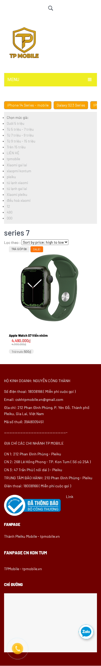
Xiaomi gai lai (17, 165)
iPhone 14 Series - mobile (27, 105)
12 (8, 206)
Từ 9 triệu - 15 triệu (21, 141)
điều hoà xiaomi (18, 200)
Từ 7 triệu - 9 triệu (20, 135)
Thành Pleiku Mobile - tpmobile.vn (32, 536)
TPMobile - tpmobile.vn (23, 568)
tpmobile (13, 159)
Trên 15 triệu (16, 147)
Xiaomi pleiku (17, 194)
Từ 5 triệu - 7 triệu (20, 129)
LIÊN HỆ (13, 153)
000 (9, 218)
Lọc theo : (12, 242)
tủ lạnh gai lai (17, 188)
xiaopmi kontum (19, 171)
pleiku (11, 177)
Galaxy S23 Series (71, 105)
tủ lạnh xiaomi (17, 183)
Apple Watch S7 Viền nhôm (28, 335)
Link (69, 496)
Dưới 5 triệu (15, 123)
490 (9, 212)
